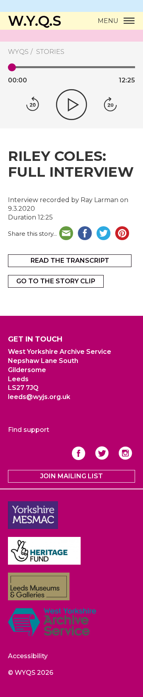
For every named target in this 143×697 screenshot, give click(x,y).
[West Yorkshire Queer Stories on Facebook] (78, 453)
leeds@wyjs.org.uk (39, 397)
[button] (71, 104)
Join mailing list (71, 476)
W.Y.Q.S (34, 20)
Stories (50, 51)
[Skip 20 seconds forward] (110, 104)
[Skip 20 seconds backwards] (32, 104)
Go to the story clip (55, 281)
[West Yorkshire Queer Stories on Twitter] (102, 453)
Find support (28, 429)
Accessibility (28, 656)
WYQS (18, 51)
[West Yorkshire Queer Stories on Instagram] (125, 453)
